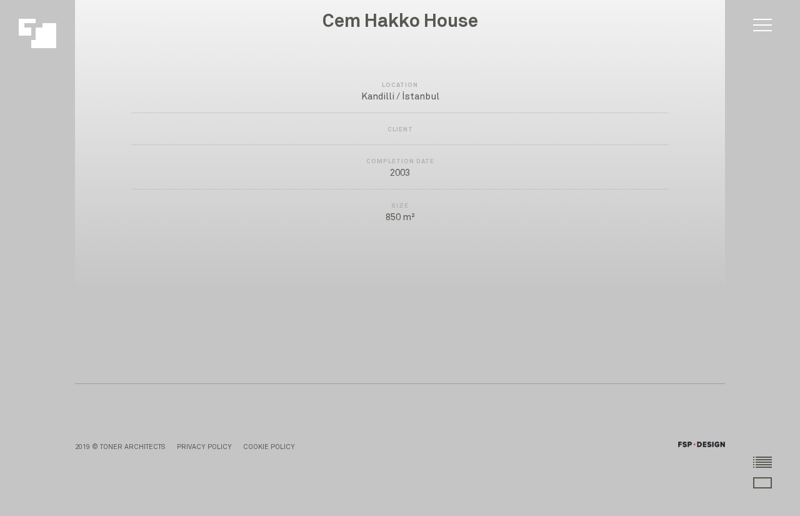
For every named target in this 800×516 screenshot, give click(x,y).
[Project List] (762, 461)
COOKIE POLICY (269, 446)
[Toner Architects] (44, 27)
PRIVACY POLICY (204, 446)
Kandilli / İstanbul (400, 96)
